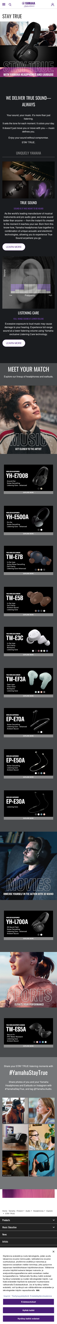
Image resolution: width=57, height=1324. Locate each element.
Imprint (7, 1296)
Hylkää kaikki (29, 1310)
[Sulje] (53, 1251)
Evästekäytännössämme (41, 1296)
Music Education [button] (9, 1227)
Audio (28, 1211)
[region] (28, 1285)
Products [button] (6, 1220)
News (4, 1234)
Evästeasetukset (28, 1301)
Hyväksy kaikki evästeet (28, 1318)
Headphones (38, 1211)
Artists (5, 1241)
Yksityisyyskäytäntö (20, 1296)
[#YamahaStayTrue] (28, 1137)
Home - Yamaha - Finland (12, 1211)
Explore (49, 1211)
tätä (37, 1290)
